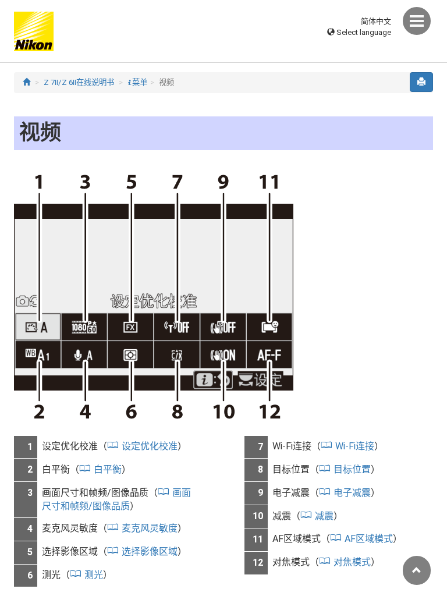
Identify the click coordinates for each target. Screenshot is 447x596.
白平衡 (108, 469)
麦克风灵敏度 (150, 528)
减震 (324, 516)
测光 (93, 574)
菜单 (137, 82)
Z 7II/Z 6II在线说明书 (79, 82)
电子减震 (352, 492)
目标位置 (352, 469)
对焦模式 (352, 561)
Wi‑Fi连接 (354, 446)
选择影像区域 (150, 551)
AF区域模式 (369, 538)
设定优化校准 (150, 446)
